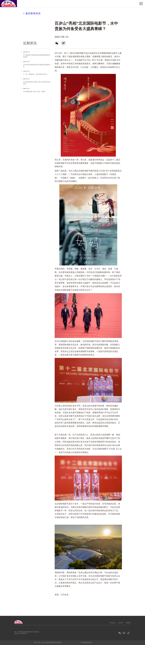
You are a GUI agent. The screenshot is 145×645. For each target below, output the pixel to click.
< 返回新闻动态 (32, 13)
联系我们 (128, 622)
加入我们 (120, 622)
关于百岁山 (112, 622)
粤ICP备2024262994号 (86, 642)
